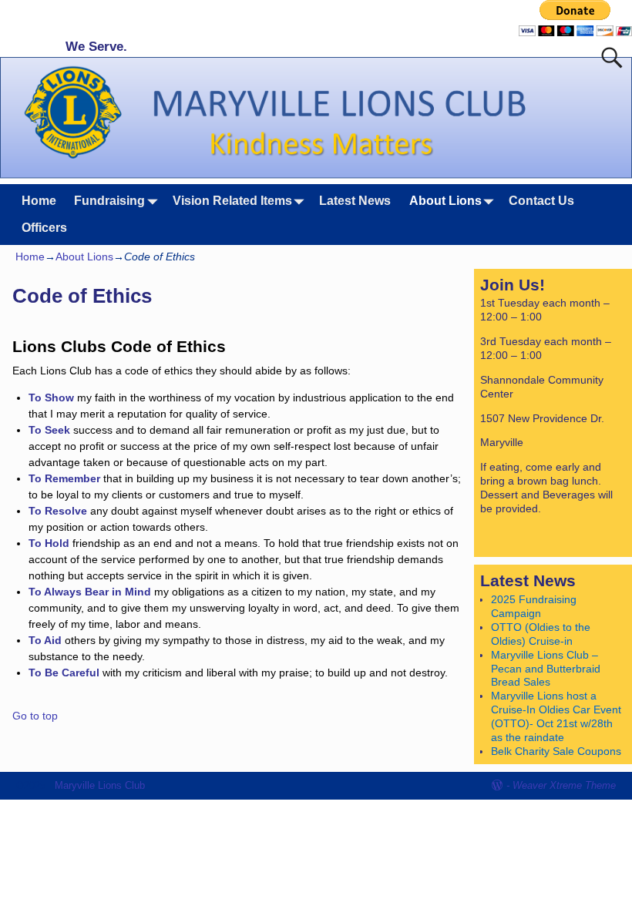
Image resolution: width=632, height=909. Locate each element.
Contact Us (541, 200)
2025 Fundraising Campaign (534, 606)
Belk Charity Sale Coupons (556, 751)
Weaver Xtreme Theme (564, 785)
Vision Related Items (232, 200)
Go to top (35, 715)
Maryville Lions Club (100, 785)
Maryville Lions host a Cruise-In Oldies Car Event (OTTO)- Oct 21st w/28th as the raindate (556, 716)
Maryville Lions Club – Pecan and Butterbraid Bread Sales (545, 669)
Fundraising (109, 200)
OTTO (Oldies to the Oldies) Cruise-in (540, 634)
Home (39, 200)
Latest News (355, 200)
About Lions (445, 200)
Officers (44, 227)
